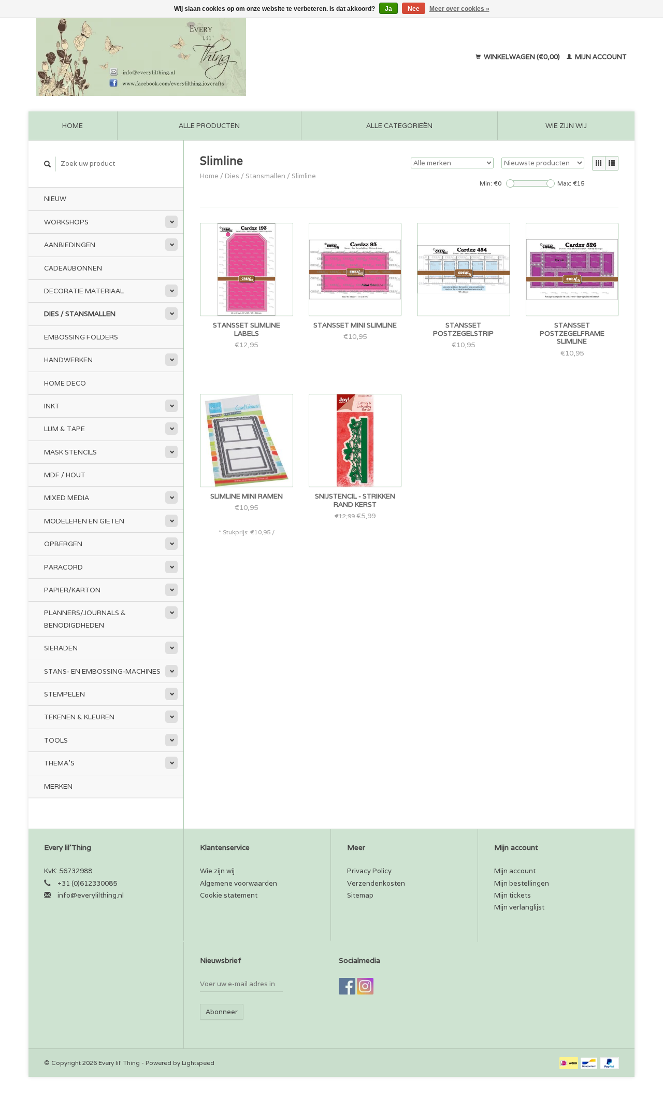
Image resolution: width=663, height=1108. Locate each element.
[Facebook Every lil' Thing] (347, 986)
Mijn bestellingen (521, 883)
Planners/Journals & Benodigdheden (85, 618)
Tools (56, 740)
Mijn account (600, 56)
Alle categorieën (399, 125)
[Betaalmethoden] (569, 1062)
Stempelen (64, 694)
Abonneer (222, 1011)
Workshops (66, 222)
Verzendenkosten (376, 883)
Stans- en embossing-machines (102, 671)
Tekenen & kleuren (79, 717)
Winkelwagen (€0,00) (521, 56)
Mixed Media (66, 497)
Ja (388, 8)
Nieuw (55, 198)
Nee (414, 8)
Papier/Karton (72, 590)
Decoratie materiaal (84, 291)
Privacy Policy (369, 870)
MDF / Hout (64, 475)
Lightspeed (198, 1063)
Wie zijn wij (566, 125)
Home (72, 125)
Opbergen (63, 543)
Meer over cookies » (459, 8)
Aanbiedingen (69, 244)
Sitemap (360, 895)
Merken (58, 786)
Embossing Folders (81, 337)
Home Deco (65, 383)
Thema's (59, 763)
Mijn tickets (512, 895)
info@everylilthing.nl (90, 895)
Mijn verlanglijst (519, 907)
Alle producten (209, 125)
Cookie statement (228, 895)
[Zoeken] (47, 164)
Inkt (52, 406)
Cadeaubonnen (73, 268)
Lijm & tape (64, 428)
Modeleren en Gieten (84, 521)
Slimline (304, 176)
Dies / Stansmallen (80, 313)
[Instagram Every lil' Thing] (365, 986)
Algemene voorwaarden (238, 883)
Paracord (63, 567)
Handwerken (68, 360)
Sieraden (61, 648)
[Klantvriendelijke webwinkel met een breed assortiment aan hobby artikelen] (207, 57)
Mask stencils (70, 452)
